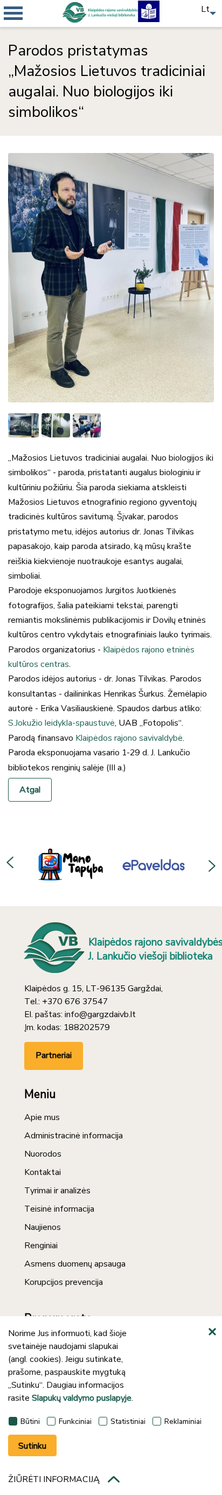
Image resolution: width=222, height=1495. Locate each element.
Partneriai (54, 1055)
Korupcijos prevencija (63, 1282)
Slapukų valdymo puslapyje (81, 1398)
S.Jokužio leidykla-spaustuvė (61, 723)
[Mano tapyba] (59, 864)
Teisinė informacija (59, 1209)
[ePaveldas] (145, 864)
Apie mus (42, 1117)
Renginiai (41, 1245)
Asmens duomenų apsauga (75, 1264)
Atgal (29, 790)
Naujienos (42, 1227)
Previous (11, 864)
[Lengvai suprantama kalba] (148, 11)
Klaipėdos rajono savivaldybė (129, 738)
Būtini (30, 1421)
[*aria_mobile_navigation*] (32, 32)
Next (211, 864)
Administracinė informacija (73, 1136)
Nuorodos (42, 1154)
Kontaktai (42, 1172)
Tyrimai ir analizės (57, 1191)
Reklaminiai (183, 1421)
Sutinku (32, 1446)
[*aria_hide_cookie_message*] (214, 1332)
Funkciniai (75, 1421)
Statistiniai (127, 1421)
